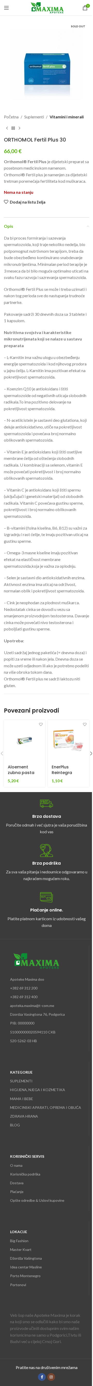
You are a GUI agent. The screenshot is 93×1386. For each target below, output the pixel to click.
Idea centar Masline (26, 1267)
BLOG (15, 1125)
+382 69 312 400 (23, 997)
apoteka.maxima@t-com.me (32, 1005)
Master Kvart (21, 1249)
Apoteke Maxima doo (27, 979)
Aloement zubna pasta (21, 770)
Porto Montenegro (25, 1276)
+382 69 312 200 (23, 988)
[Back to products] (13, 128)
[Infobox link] (46, 816)
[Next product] (19, 128)
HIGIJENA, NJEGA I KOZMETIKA (37, 1089)
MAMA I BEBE (21, 1098)
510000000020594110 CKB (33, 1032)
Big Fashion (19, 1241)
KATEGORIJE (21, 1072)
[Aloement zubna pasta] (24, 740)
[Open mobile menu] (6, 8)
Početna (11, 116)
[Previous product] (7, 128)
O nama (16, 1165)
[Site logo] (46, 7)
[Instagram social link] (51, 1377)
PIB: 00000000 (22, 1023)
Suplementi (34, 116)
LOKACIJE (18, 1232)
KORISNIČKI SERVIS (27, 1156)
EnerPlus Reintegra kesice (62, 773)
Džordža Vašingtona (26, 1258)
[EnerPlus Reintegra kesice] (68, 740)
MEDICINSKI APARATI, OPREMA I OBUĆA (45, 1107)
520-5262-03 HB (23, 1041)
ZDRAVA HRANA (24, 1116)
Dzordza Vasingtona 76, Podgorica (37, 1014)
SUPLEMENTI (21, 1081)
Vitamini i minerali (67, 116)
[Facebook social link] (42, 1377)
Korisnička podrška (25, 1174)
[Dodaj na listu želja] (40, 724)
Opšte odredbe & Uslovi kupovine (37, 1200)
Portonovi (18, 1285)
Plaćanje (17, 1191)
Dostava (17, 1183)
